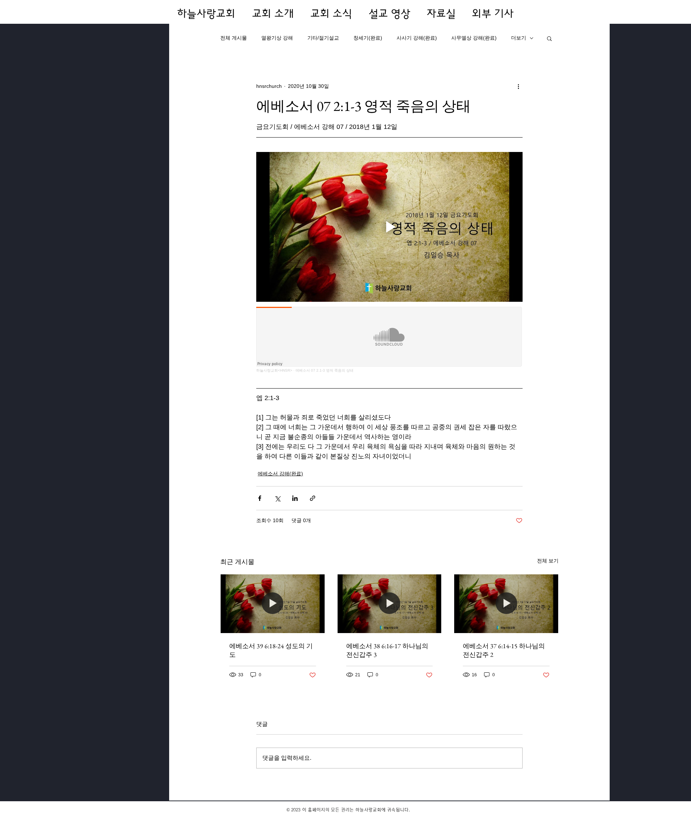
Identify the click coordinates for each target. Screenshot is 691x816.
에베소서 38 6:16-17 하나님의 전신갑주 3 (387, 650)
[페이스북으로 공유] (259, 498)
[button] (549, 38)
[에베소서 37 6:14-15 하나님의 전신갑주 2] (506, 603)
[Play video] (389, 227)
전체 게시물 (233, 38)
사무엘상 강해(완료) (474, 38)
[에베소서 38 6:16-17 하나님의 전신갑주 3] (390, 603)
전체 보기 (548, 561)
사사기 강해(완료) (417, 38)
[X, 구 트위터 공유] (277, 498)
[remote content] (389, 340)
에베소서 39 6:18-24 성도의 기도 (271, 650)
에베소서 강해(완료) (280, 473)
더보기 (518, 38)
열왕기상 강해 (277, 38)
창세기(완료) (367, 38)
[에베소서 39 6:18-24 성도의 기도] (273, 603)
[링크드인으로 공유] (295, 498)
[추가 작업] (518, 86)
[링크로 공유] (312, 498)
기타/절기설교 (323, 38)
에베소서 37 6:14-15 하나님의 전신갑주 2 (504, 650)
